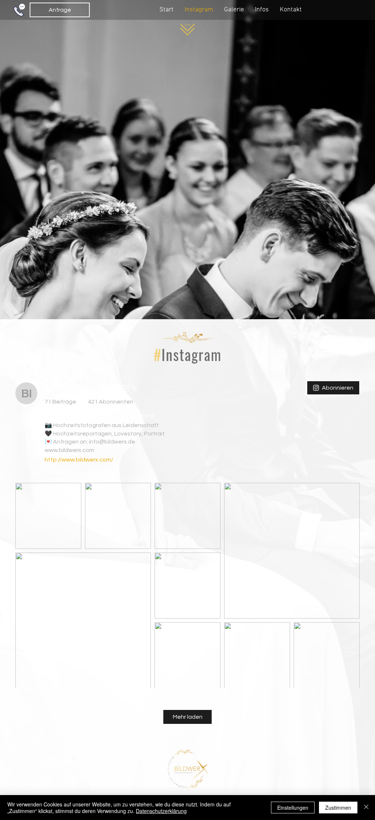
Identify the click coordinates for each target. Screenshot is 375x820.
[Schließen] (366, 807)
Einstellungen (292, 807)
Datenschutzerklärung (161, 810)
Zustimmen (338, 807)
